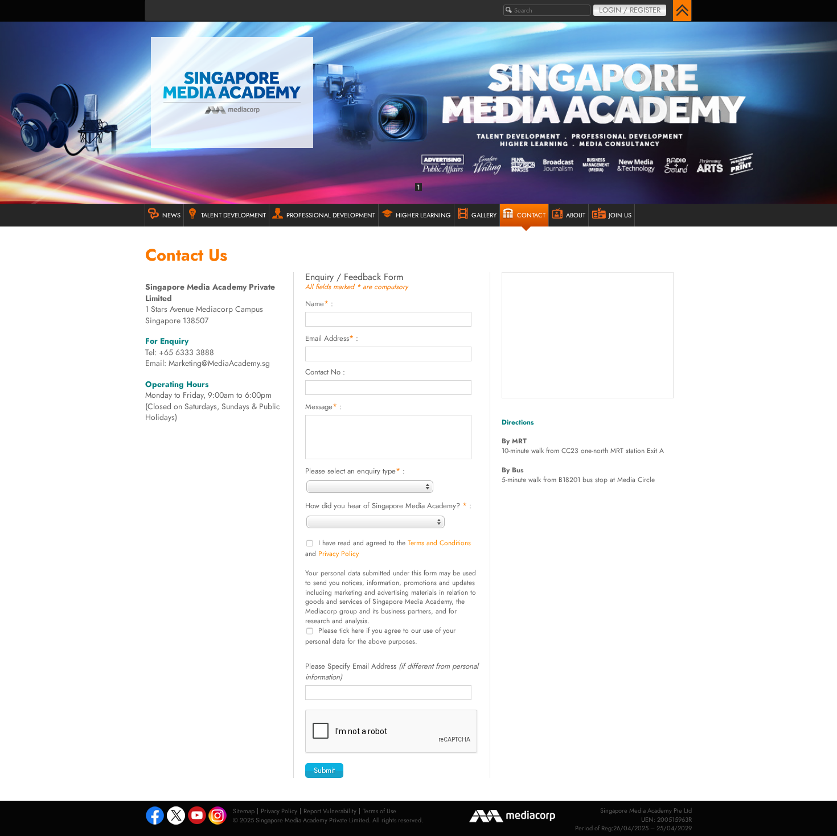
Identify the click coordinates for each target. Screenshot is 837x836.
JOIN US (620, 215)
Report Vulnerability (329, 811)
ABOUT (575, 215)
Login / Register (629, 10)
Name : (319, 303)
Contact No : (325, 372)
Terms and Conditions (439, 543)
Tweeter (176, 816)
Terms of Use (379, 811)
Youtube (197, 816)
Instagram (218, 816)
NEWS (171, 215)
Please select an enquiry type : (355, 470)
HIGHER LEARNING (423, 215)
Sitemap (244, 811)
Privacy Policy (338, 554)
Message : (323, 406)
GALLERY (484, 215)
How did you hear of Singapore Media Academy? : (388, 505)
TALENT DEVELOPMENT (233, 215)
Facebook (155, 816)
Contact (531, 215)
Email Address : (331, 338)
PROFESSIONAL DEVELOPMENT (330, 215)
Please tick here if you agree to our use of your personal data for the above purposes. (380, 635)
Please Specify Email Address (391, 671)
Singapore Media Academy (232, 92)
